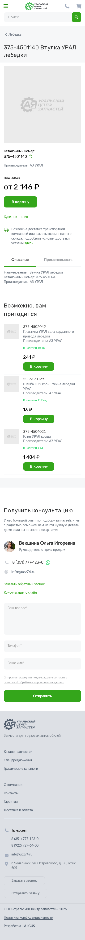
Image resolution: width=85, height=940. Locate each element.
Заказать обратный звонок (24, 584)
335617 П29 (33, 379)
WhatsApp (48, 562)
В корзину (20, 202)
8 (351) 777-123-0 (67, 6)
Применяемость (58, 260)
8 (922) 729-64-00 (24, 845)
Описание (20, 260)
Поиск (76, 17)
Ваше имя (16, 663)
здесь (29, 243)
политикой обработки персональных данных (34, 682)
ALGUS (29, 926)
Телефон (15, 646)
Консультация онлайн (20, 592)
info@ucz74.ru (23, 572)
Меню (5, 6)
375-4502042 (34, 327)
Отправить (42, 696)
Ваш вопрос (17, 608)
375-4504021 (34, 431)
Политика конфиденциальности (28, 917)
